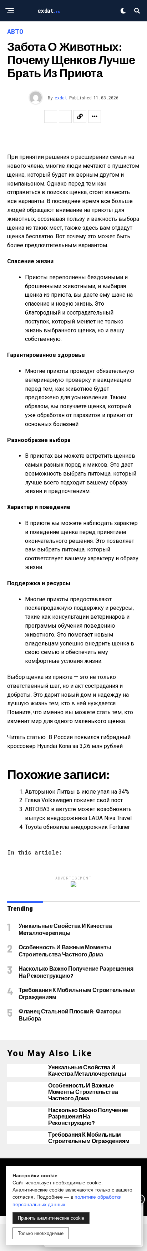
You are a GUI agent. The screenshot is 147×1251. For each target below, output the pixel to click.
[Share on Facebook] (50, 116)
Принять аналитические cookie (51, 1218)
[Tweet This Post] (65, 116)
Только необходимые (41, 1233)
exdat (61, 97)
